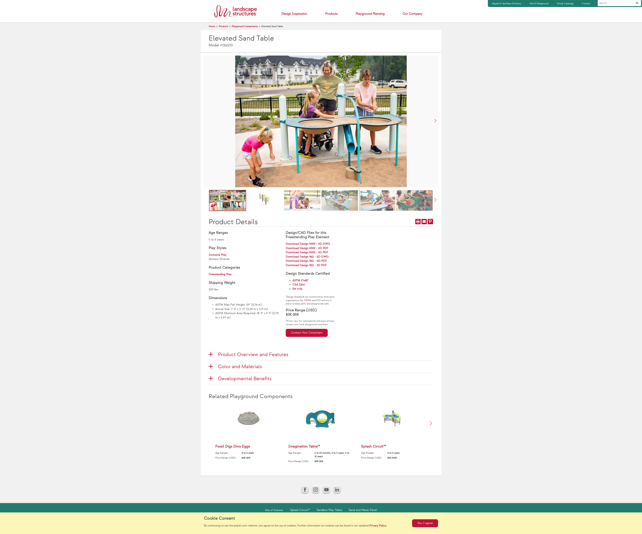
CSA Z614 (298, 284)
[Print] (418, 221)
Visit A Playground (538, 3)
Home (212, 26)
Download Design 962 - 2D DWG (307, 256)
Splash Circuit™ (300, 510)
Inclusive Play (218, 255)
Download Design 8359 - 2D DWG (308, 243)
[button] (435, 121)
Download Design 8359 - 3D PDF (307, 252)
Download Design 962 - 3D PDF (306, 265)
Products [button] (331, 14)
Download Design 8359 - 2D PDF (307, 248)
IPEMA (307, 300)
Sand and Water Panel (363, 510)
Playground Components (245, 26)
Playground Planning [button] (370, 14)
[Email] (424, 221)
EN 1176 (297, 289)
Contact (586, 3)
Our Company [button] (413, 14)
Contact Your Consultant (307, 332)
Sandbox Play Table (329, 510)
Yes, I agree (425, 523)
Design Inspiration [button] (294, 14)
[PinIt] (430, 221)
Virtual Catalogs (565, 3)
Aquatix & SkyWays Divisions (506, 3)
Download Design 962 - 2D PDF (306, 261)
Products (223, 26)
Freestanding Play (220, 274)
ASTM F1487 (300, 280)
